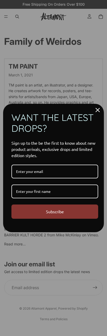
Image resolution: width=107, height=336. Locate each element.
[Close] (97, 110)
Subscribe (55, 211)
